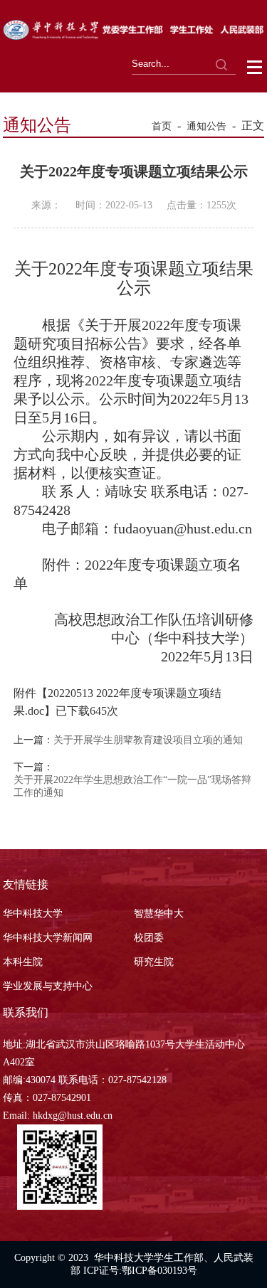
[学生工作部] (133, 36)
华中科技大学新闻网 (48, 937)
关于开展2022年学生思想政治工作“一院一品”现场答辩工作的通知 (132, 786)
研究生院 (154, 962)
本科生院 (23, 962)
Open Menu (255, 67)
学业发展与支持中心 (48, 986)
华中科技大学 (33, 913)
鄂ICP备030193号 (159, 1270)
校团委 (149, 937)
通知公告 (206, 126)
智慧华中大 (159, 913)
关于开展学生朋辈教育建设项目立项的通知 (148, 740)
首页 (162, 126)
